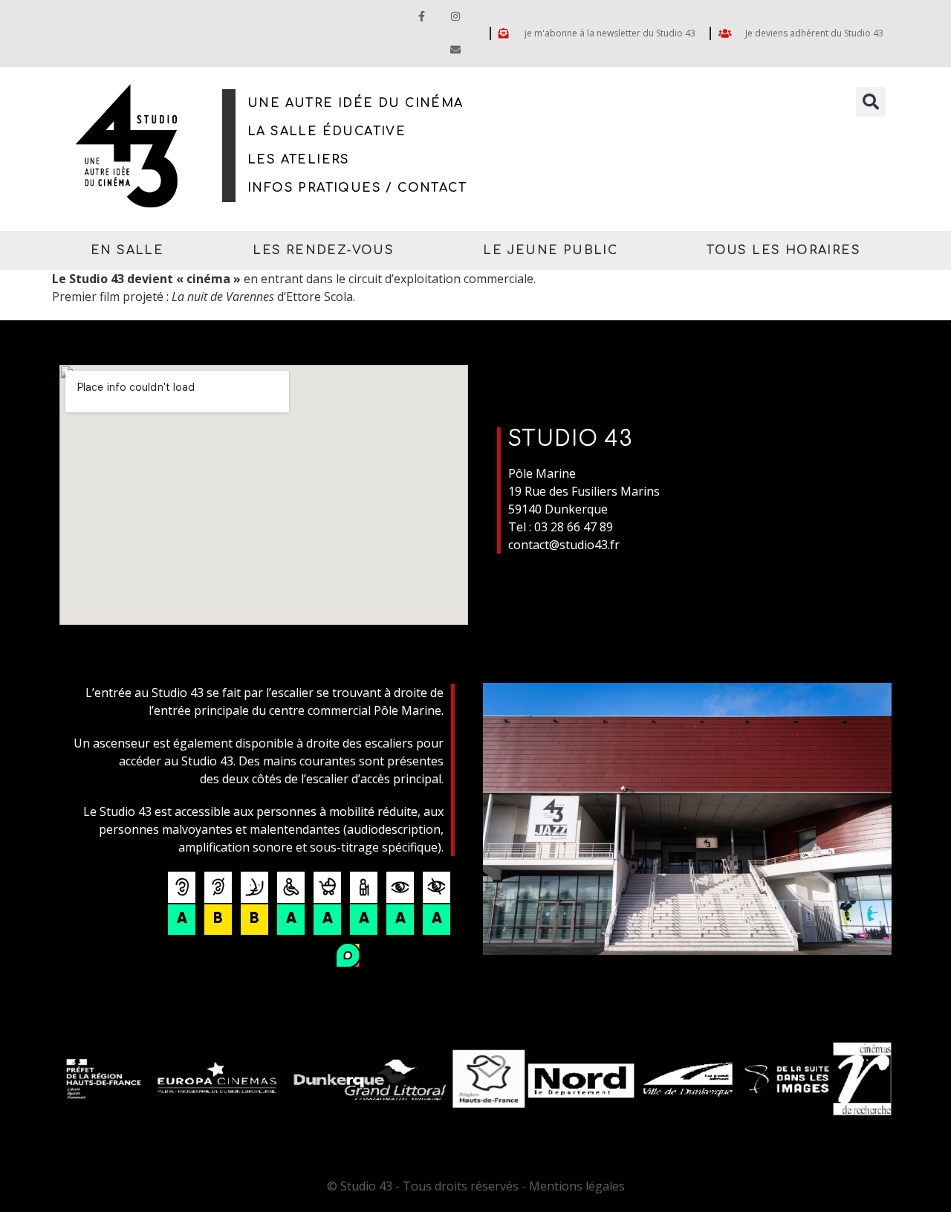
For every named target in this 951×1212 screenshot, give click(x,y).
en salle (127, 250)
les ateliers (298, 159)
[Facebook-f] (421, 16)
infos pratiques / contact (357, 188)
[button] (871, 102)
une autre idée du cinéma (355, 103)
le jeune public (550, 250)
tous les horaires (783, 250)
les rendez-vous (323, 250)
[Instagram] (455, 16)
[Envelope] (455, 50)
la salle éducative (326, 131)
